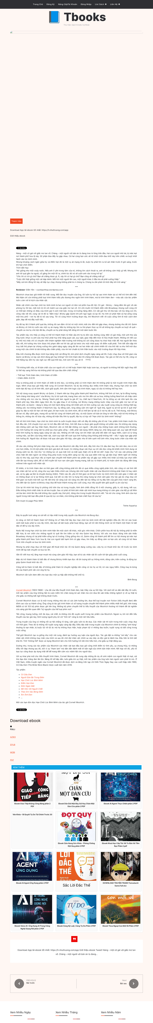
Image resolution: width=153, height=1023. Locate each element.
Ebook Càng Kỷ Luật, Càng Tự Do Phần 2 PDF (76, 926)
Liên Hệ (113, 4)
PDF (12, 760)
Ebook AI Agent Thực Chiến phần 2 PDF (121, 803)
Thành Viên (16, 221)
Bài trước (30, 983)
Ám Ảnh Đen (26, 694)
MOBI (12, 752)
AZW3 (13, 737)
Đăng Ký (51, 4)
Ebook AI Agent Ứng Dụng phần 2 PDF (32, 883)
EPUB (12, 744)
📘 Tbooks (76, 17)
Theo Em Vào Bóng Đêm (32, 692)
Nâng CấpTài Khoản (67, 4)
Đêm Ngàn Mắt (28, 686)
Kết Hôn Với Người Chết (32, 689)
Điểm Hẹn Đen (27, 683)
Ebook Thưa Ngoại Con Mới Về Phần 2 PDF (121, 926)
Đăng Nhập (86, 4)
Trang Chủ (38, 4)
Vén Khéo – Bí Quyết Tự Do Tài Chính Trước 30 (32, 814)
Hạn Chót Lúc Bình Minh (32, 680)
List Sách (99, 4)
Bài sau (123, 983)
